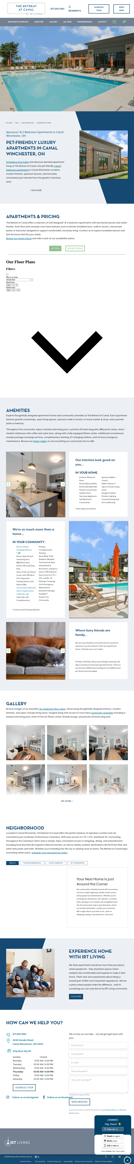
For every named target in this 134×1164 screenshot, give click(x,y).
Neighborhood (84, 22)
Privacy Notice (40, 1162)
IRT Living (9, 123)
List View (55, 248)
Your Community (56, 863)
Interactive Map (75, 248)
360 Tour (67, 22)
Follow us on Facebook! (60, 1097)
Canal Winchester (27, 123)
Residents (75, 11)
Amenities (39, 22)
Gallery (53, 22)
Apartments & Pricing (18, 22)
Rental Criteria (26, 1162)
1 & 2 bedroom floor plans (52, 709)
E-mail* (75, 1062)
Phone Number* (79, 1071)
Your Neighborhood (32, 863)
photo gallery (40, 441)
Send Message (79, 1102)
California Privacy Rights (104, 1162)
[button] (8, 484)
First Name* (77, 1045)
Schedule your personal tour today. (50, 852)
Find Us (12, 863)
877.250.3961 (57, 9)
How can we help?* (81, 1080)
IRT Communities (78, 863)
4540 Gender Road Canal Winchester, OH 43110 (28, 1042)
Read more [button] (36, 190)
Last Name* (77, 1054)
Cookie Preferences (55, 1162)
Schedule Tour (99, 9)
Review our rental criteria (19, 238)
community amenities (102, 713)
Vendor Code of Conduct (84, 1162)
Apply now (121, 9)
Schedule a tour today (17, 162)
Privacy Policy (111, 1110)
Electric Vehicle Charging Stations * (24, 550)
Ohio (16, 123)
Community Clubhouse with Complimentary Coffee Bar (26, 591)
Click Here (76, 997)
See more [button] (66, 801)
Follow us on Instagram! (25, 1097)
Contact (102, 22)
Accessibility (68, 1162)
